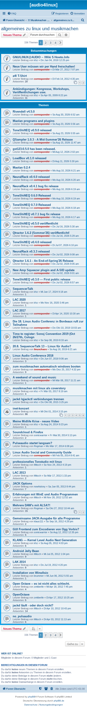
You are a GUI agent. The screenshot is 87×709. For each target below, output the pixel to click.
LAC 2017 (19, 310)
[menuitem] (11, 13)
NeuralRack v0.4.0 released (31, 177)
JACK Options (22, 483)
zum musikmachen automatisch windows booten (47, 366)
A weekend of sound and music (34, 377)
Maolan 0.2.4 (21, 167)
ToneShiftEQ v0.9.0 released (32, 130)
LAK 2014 (19, 562)
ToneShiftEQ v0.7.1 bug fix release (36, 214)
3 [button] (50, 43)
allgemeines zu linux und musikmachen (39, 28)
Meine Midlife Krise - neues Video (36, 421)
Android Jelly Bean (26, 551)
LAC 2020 (19, 299)
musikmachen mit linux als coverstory (39, 388)
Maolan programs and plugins (33, 121)
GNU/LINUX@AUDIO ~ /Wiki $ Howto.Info (41, 57)
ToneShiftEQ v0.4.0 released (32, 242)
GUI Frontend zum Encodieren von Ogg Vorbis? (46, 529)
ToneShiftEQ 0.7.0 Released (32, 205)
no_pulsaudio (22, 616)
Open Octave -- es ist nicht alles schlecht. (41, 583)
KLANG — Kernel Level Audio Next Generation (45, 540)
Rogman (38, 446)
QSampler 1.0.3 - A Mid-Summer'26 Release (43, 139)
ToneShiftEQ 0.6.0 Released (32, 195)
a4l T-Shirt (20, 75)
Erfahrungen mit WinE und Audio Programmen (45, 494)
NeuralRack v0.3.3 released (31, 251)
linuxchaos (40, 349)
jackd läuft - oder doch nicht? (33, 605)
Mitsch (37, 464)
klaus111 (38, 521)
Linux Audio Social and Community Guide (42, 452)
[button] (60, 42)
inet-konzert (21, 408)
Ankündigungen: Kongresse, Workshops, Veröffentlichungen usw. (41, 90)
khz (36, 60)
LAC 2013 (19, 472)
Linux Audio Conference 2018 (33, 355)
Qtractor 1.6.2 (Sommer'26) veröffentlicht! (41, 232)
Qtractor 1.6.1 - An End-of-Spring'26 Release (43, 260)
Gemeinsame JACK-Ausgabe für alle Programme (46, 518)
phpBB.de (59, 700)
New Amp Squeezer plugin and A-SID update (44, 270)
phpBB (31, 696)
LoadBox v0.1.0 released (29, 158)
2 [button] (45, 43)
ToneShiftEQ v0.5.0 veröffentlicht (35, 223)
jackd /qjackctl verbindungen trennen (38, 399)
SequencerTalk (23, 288)
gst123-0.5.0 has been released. (34, 149)
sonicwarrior (40, 435)
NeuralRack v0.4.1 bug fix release (35, 186)
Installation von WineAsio (30, 572)
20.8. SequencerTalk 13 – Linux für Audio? (42, 346)
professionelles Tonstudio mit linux (37, 461)
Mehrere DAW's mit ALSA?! (31, 505)
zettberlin (39, 586)
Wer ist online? (12, 653)
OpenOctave (21, 594)
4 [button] (55, 43)
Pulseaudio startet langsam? (32, 443)
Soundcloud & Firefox (28, 432)
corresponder (42, 69)
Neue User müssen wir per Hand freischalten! (44, 66)
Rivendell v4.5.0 (24, 111)
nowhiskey (40, 486)
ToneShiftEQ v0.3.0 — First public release (41, 279)
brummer (39, 575)
